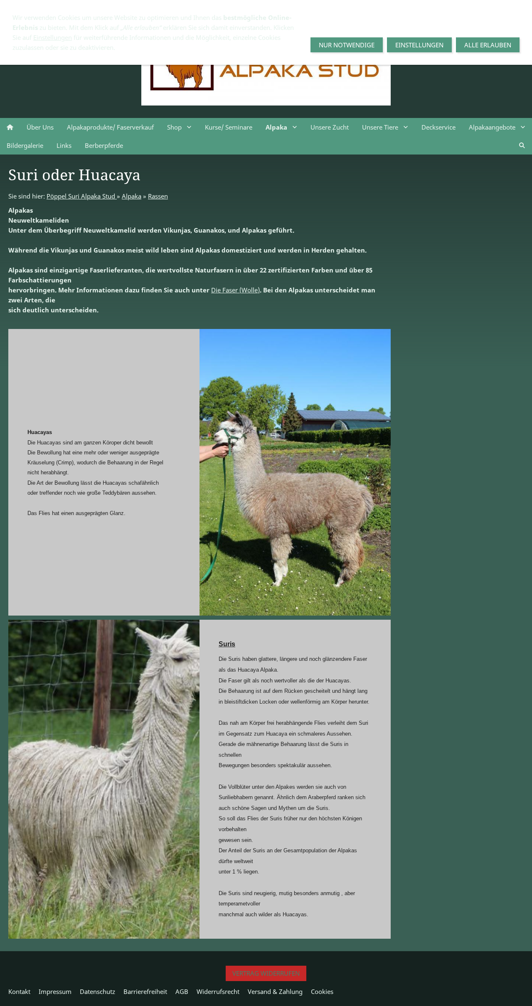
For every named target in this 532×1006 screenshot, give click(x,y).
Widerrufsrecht (218, 991)
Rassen (158, 196)
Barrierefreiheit (145, 991)
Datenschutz (97, 991)
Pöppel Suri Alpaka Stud (82, 196)
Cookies (322, 991)
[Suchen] (522, 145)
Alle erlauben (487, 45)
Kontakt (19, 991)
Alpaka (131, 196)
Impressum (55, 991)
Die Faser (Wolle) (235, 290)
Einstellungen (52, 37)
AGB (181, 991)
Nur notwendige (346, 45)
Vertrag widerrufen (266, 973)
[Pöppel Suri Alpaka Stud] (10, 127)
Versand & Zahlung (275, 991)
